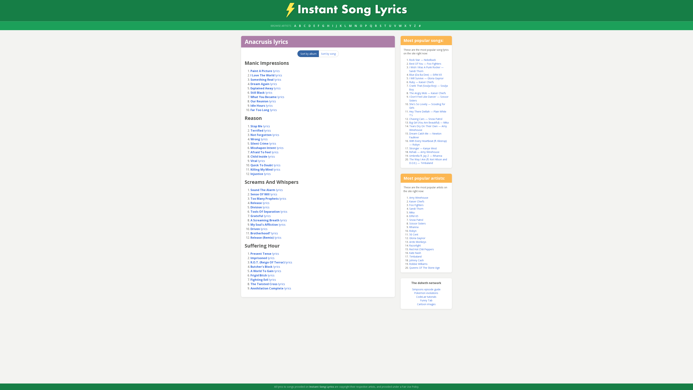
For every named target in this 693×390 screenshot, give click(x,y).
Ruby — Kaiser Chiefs (421, 82)
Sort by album (308, 53)
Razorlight (415, 245)
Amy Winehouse (418, 197)
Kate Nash (415, 253)
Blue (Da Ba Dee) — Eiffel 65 (425, 74)
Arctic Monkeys (417, 242)
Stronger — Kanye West (423, 148)
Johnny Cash (416, 260)
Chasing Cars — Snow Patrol (425, 119)
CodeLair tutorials (426, 296)
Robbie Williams (418, 264)
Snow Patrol (416, 220)
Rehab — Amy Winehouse (424, 152)
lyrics (265, 71)
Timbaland (415, 256)
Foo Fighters (416, 205)
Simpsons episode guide (426, 289)
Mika (412, 212)
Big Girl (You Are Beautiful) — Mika (429, 122)
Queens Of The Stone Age (424, 267)
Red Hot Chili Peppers (421, 249)
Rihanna (414, 227)
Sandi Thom (416, 208)
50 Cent (413, 234)
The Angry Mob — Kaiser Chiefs (427, 93)
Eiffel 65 (413, 216)
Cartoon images (426, 304)
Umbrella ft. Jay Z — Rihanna (425, 155)
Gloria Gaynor (417, 238)
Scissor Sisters (417, 223)
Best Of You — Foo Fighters (425, 63)
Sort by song (328, 53)
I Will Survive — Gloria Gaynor (426, 78)
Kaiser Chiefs (416, 201)
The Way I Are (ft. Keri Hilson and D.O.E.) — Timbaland (428, 161)
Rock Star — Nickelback (422, 60)
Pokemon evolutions (426, 293)
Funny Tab (426, 300)
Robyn (413, 231)
